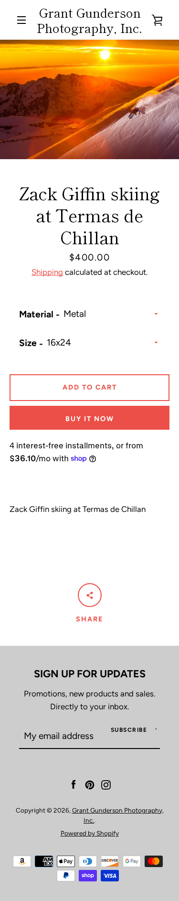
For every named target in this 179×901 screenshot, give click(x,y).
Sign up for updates (90, 673)
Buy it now (89, 418)
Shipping (47, 272)
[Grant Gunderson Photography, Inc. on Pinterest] (90, 784)
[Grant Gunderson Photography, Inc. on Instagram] (106, 784)
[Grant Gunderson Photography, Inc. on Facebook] (73, 784)
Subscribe (129, 730)
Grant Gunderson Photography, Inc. (89, 20)
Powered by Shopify (90, 833)
